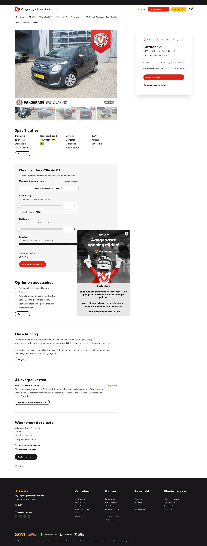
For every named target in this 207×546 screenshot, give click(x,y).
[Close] (126, 234)
